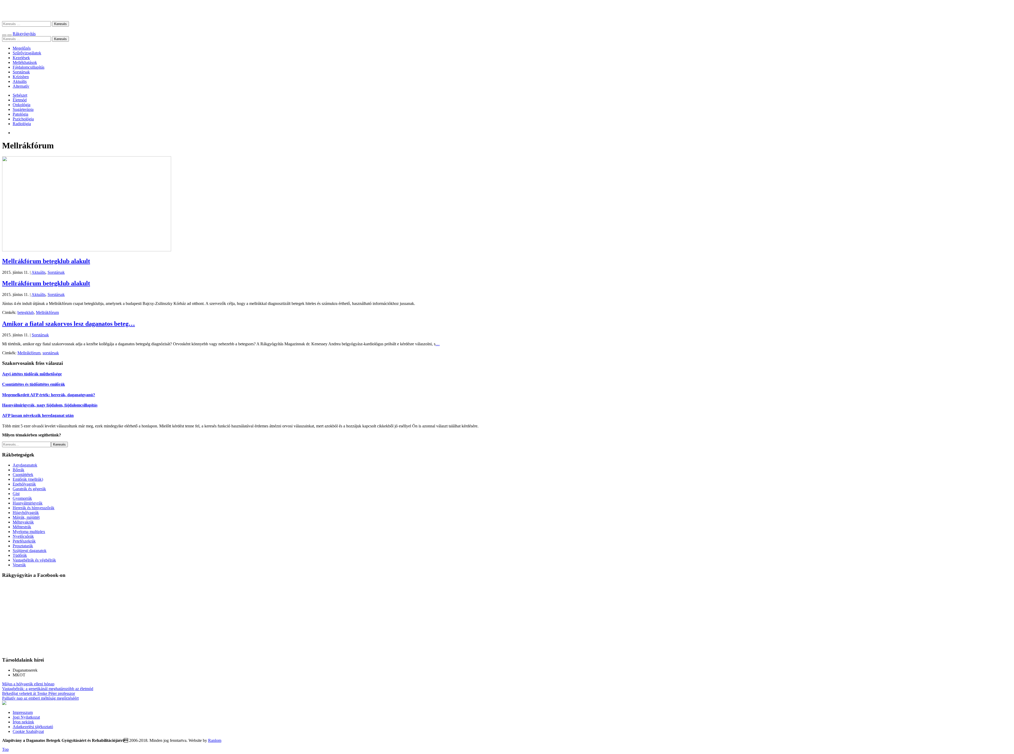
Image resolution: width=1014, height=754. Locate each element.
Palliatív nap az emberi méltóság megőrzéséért (40, 698)
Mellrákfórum (47, 312)
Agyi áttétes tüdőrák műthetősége (32, 374)
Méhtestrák (22, 527)
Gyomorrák (22, 498)
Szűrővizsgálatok (27, 53)
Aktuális (20, 81)
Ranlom (214, 740)
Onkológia (21, 104)
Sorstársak (21, 72)
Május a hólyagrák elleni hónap (28, 684)
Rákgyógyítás (507, 10)
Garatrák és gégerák (29, 489)
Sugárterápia (23, 109)
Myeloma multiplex (29, 531)
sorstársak (51, 353)
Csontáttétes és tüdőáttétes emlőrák (33, 384)
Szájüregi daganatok (29, 550)
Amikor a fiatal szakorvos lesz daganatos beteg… (68, 323)
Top (5, 749)
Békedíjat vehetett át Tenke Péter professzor (38, 693)
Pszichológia (23, 119)
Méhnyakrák (23, 522)
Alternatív (21, 86)
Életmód (20, 100)
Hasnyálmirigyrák (28, 503)
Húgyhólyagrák (26, 512)
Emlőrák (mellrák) (28, 479)
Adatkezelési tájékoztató (33, 726)
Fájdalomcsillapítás (28, 67)
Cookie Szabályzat (28, 731)
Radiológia (22, 123)
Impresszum (23, 712)
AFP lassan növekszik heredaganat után (38, 415)
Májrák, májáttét (26, 517)
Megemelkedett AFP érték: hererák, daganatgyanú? (48, 395)
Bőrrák (18, 470)
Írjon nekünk (23, 722)
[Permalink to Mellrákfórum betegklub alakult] (86, 250)
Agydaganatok (25, 465)
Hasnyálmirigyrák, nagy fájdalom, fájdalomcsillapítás (49, 405)
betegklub (25, 312)
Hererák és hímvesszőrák (33, 508)
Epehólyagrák (24, 484)
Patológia (20, 114)
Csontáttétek (23, 474)
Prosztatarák (23, 546)
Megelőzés (22, 48)
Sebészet (20, 95)
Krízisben (21, 76)
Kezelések (21, 57)
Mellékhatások (25, 62)
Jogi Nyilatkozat (26, 717)
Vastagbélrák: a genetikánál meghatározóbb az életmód (47, 688)
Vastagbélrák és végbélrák (34, 560)
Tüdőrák (20, 555)
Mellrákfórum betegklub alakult (46, 261)
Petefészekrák (24, 541)
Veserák (19, 565)
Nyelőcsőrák (23, 536)
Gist (16, 493)
